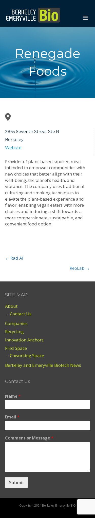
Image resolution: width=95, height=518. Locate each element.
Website (13, 147)
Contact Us (20, 314)
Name (13, 396)
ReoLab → (80, 268)
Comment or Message (29, 438)
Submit (16, 482)
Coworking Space (27, 355)
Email (12, 417)
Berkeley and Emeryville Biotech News (43, 365)
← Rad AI (14, 258)
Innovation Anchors (24, 340)
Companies (16, 323)
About (11, 306)
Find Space (16, 348)
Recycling (14, 331)
